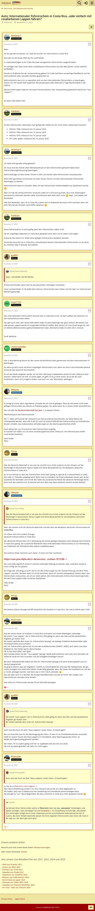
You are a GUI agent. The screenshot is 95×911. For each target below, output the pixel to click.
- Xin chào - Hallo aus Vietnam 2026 (15, 887)
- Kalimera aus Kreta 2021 (12, 869)
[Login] (85, 3)
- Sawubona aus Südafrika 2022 (14, 874)
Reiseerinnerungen (42, 847)
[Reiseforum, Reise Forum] (11, 3)
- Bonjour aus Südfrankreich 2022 (15, 877)
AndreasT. (8, 22)
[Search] (79, 3)
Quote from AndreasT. (18, 271)
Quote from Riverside (18, 711)
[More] (89, 44)
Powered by (47, 907)
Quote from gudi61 (17, 772)
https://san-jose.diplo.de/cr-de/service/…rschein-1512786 (34, 559)
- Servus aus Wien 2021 (11, 867)
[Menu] (91, 3)
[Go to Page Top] (91, 907)
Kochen (24, 852)
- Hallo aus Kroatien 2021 (11, 864)
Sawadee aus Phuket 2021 (13, 872)
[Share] (91, 27)
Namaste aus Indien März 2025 (15, 882)
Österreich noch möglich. (24, 786)
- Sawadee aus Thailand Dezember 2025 (18, 885)
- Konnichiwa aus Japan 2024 (13, 880)
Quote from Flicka (16, 508)
